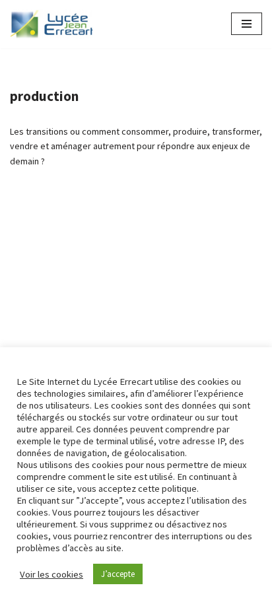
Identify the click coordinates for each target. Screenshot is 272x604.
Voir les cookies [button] (51, 574)
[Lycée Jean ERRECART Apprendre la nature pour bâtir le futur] (52, 24)
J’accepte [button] (118, 574)
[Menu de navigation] (246, 24)
